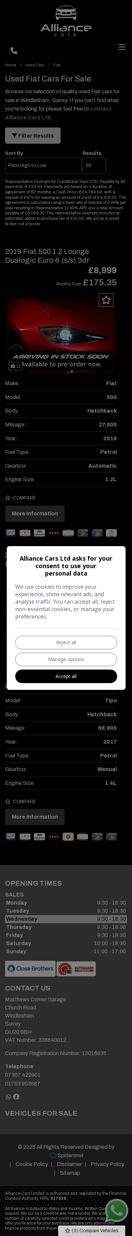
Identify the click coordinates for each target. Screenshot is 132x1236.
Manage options (66, 659)
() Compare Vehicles (94, 1230)
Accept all (66, 676)
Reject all (66, 642)
